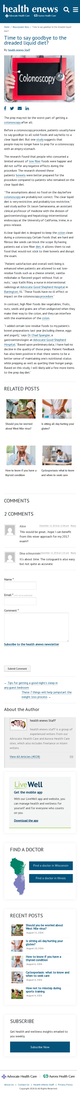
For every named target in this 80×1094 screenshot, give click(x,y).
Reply (73, 525)
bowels (21, 175)
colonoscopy (12, 122)
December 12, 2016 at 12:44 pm (54, 525)
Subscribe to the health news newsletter (31, 644)
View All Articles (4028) (25, 757)
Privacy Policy (65, 1084)
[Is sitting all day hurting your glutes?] (56, 409)
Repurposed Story (21, 27)
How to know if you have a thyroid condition (43, 958)
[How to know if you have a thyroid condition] (21, 455)
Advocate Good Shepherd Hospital (42, 287)
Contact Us (23, 1084)
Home (7, 27)
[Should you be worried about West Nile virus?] (21, 409)
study (39, 139)
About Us (9, 1084)
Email (18, 595)
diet (38, 247)
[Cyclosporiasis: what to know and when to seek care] (56, 455)
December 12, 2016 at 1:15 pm (55, 553)
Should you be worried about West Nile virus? (44, 927)
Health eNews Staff (43, 1084)
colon (61, 233)
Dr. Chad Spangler (39, 335)
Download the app (26, 820)
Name (9, 579)
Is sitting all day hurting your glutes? (44, 942)
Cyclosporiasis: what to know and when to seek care (47, 974)
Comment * (11, 610)
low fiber (35, 161)
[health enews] (30, 11)
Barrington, (11, 292)
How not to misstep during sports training (43, 989)
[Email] (71, 755)
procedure (46, 296)
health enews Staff (19, 49)
